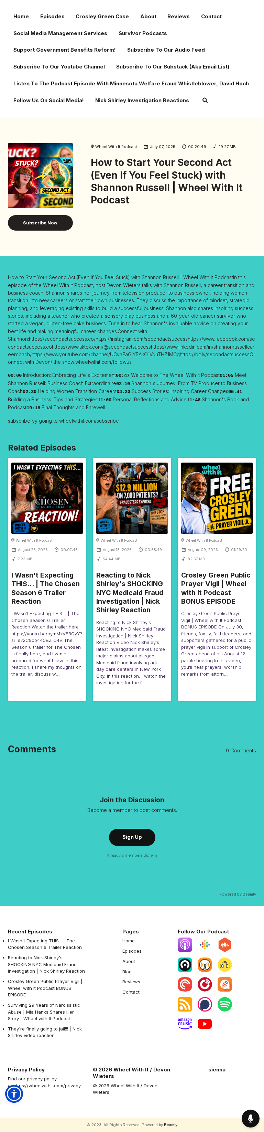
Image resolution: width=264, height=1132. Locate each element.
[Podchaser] (205, 1010)
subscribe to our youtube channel (59, 66)
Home (21, 16)
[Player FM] (205, 990)
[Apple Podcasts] (185, 950)
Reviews (178, 16)
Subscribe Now (40, 222)
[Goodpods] (225, 970)
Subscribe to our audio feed (166, 49)
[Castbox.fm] (225, 950)
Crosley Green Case (102, 16)
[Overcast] (205, 970)
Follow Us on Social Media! (48, 100)
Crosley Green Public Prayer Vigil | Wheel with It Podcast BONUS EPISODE (216, 588)
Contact (211, 16)
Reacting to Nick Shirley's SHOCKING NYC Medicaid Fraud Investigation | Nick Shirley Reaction (129, 592)
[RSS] (185, 1010)
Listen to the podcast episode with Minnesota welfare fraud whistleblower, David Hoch (131, 83)
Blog (127, 971)
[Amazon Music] (185, 1029)
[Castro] (185, 970)
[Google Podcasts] (205, 950)
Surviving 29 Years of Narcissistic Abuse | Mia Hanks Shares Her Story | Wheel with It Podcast (44, 1011)
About (148, 16)
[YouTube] (205, 1029)
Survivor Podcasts (143, 33)
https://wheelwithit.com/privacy (47, 1085)
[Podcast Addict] (225, 990)
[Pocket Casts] (185, 990)
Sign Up (132, 837)
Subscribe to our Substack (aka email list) (172, 66)
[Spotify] (225, 1010)
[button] (14, 1094)
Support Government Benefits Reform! (64, 49)
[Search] (205, 101)
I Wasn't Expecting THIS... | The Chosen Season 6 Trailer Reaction (45, 588)
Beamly (170, 1124)
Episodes (52, 16)
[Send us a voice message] (250, 1118)
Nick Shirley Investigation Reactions (142, 100)
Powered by (237, 894)
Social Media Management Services (60, 33)
